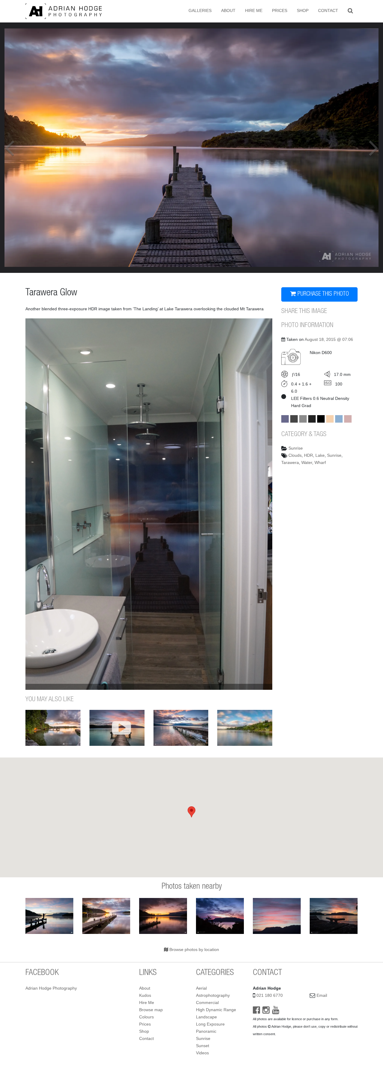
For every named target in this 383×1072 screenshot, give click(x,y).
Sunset (202, 1045)
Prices (279, 10)
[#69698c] (285, 419)
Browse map (151, 1009)
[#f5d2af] (330, 419)
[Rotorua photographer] (63, 10)
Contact (328, 10)
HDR (308, 455)
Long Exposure (210, 1024)
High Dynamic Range (216, 1009)
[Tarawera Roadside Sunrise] (220, 916)
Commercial (207, 1002)
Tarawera (290, 462)
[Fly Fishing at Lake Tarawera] (163, 916)
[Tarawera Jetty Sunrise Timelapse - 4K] (117, 728)
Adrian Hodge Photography (51, 988)
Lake (320, 455)
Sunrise (295, 448)
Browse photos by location (193, 949)
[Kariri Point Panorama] (52, 728)
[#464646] (294, 419)
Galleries (200, 10)
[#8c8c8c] (303, 419)
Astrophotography (213, 995)
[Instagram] (266, 1011)
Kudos (145, 995)
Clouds (295, 455)
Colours (146, 1016)
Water (306, 462)
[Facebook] (256, 1011)
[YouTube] (275, 1011)
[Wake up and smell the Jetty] (106, 916)
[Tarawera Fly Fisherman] (49, 916)
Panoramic (206, 1031)
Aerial (201, 988)
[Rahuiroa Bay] (244, 728)
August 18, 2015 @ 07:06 (329, 339)
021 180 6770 (269, 995)
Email (322, 995)
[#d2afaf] (348, 419)
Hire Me (253, 10)
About (228, 10)
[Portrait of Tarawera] (277, 916)
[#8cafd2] (339, 419)
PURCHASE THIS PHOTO (322, 294)
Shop (302, 10)
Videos (202, 1052)
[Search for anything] (350, 10)
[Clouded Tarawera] (181, 728)
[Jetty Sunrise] (334, 916)
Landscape (206, 1016)
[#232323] (312, 419)
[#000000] (321, 419)
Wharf (320, 462)
